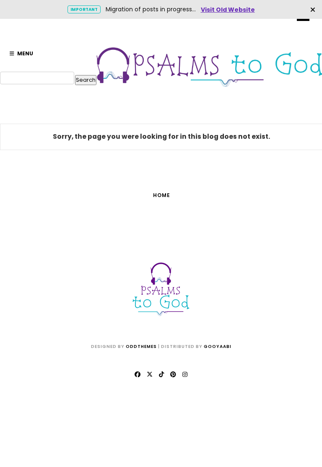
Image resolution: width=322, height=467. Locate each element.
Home (161, 195)
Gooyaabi (217, 346)
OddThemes (141, 346)
